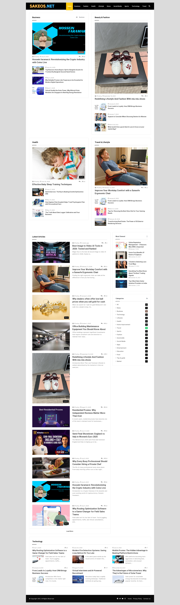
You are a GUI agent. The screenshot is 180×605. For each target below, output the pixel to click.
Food (118, 354)
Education (120, 351)
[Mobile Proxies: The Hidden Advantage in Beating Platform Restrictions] (118, 559)
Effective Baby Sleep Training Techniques (52, 184)
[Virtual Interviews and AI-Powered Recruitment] (78, 579)
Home (69, 6)
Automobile (120, 338)
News (109, 6)
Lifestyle (101, 6)
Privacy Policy (137, 598)
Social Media (118, 6)
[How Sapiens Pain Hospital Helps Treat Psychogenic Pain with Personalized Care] (38, 202)
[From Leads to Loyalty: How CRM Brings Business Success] (100, 107)
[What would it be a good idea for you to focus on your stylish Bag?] (100, 127)
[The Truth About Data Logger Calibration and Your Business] (38, 213)
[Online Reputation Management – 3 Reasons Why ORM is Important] (121, 245)
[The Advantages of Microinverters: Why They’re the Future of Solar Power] (118, 579)
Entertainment (121, 348)
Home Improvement (123, 324)
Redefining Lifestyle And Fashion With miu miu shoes (120, 99)
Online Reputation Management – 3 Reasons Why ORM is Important (137, 245)
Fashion (85, 6)
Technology (135, 6)
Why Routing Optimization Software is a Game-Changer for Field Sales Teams (89, 511)
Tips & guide (121, 358)
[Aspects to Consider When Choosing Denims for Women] (100, 117)
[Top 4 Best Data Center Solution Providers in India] (121, 284)
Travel (144, 6)
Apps (118, 344)
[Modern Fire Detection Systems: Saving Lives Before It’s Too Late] (78, 559)
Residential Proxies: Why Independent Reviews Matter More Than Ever (88, 413)
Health (93, 6)
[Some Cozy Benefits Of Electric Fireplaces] (121, 255)
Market (119, 361)
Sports (127, 6)
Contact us (146, 598)
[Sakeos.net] (42, 6)
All (77, 17)
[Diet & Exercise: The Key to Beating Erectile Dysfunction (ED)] (38, 192)
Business (77, 6)
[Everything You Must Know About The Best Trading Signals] (121, 274)
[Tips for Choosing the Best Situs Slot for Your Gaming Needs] (100, 211)
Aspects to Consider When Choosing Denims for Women (127, 116)
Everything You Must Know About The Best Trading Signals (138, 273)
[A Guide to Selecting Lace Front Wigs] (121, 265)
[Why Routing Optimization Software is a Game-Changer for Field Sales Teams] (38, 559)
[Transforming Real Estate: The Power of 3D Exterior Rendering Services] (100, 222)
